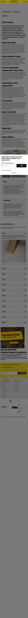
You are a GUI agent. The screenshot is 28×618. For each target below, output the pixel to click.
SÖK (21, 165)
